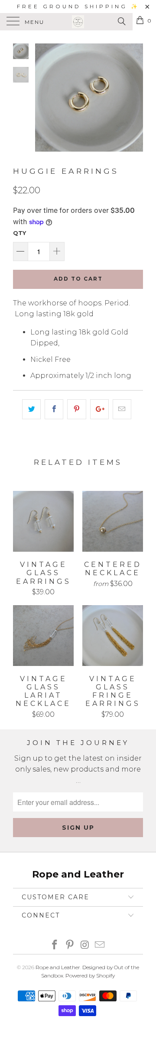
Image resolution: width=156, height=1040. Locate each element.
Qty (19, 232)
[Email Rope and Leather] (100, 945)
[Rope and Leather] (78, 21)
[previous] (43, 97)
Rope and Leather (58, 967)
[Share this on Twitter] (31, 409)
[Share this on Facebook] (54, 409)
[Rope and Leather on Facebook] (55, 945)
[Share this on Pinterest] (76, 409)
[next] (134, 97)
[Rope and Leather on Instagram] (85, 945)
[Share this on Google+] (99, 409)
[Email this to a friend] (122, 409)
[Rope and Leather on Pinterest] (70, 945)
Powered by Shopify (90, 975)
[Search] (121, 21)
